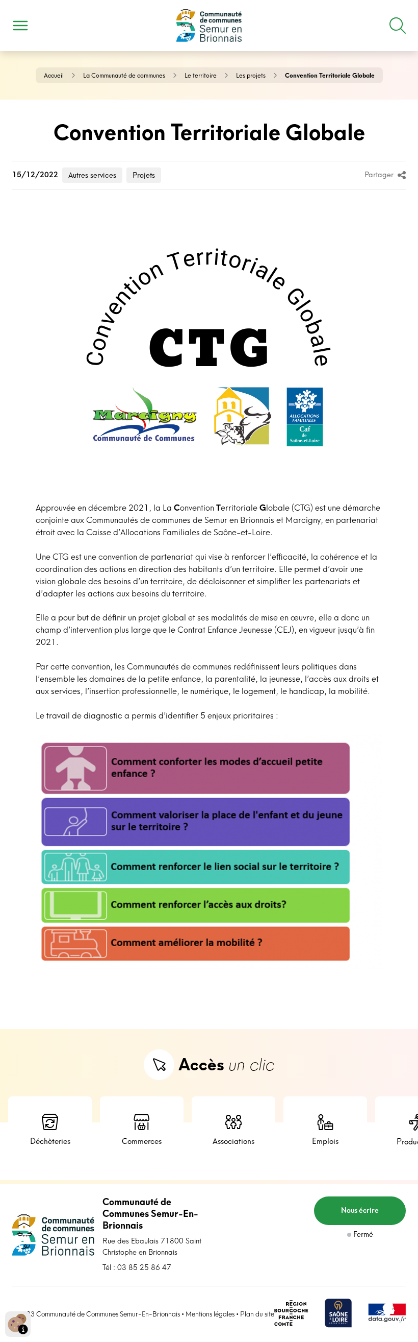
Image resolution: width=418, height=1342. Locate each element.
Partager (379, 174)
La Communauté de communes (124, 75)
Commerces (142, 1141)
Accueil (54, 75)
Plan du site (257, 1314)
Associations (233, 1141)
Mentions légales (210, 1314)
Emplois (325, 1141)
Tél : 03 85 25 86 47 (136, 1267)
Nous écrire (360, 1210)
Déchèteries (50, 1141)
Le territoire (201, 75)
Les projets (251, 75)
